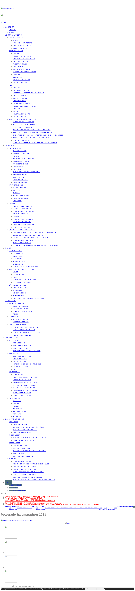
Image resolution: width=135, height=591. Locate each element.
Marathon (17, 409)
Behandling (18, 290)
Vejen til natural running (25, 388)
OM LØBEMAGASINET (12, 507)
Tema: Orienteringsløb (23, 211)
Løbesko (16, 53)
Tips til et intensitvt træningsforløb (31, 464)
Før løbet (13, 422)
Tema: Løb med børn (22, 222)
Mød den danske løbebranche (26, 351)
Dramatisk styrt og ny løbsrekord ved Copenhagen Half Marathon (31, 496)
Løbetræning (15, 148)
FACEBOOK (129, 507)
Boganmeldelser (20, 366)
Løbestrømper (19, 66)
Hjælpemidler (19, 295)
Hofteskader (19, 261)
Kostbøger (14, 316)
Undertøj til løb (21, 64)
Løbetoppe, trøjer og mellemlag (28, 93)
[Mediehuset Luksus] (67, 523)
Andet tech (18, 77)
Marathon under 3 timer (24, 385)
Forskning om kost (22, 308)
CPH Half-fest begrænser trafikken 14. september (25, 497)
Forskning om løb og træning (27, 364)
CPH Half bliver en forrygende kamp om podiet (23, 498)
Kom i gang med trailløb (24, 474)
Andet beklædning (21, 69)
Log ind (14, 487)
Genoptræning (19, 293)
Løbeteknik (18, 166)
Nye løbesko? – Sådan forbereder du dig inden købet (38, 135)
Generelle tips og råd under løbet (29, 437)
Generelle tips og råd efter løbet (29, 451)
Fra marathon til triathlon (26, 390)
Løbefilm (17, 369)
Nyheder (9, 27)
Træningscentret (21, 198)
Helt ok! (87, 589)
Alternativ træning (22, 282)
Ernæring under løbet (23, 440)
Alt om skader (15, 251)
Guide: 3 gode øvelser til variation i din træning (36, 245)
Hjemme (16, 193)
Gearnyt (17, 40)
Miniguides (14, 459)
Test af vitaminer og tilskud (26, 332)
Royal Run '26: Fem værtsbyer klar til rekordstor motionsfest (30, 501)
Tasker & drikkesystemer (24, 72)
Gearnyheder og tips (19, 37)
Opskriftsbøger (20, 319)
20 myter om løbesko (23, 127)
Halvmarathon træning (24, 159)
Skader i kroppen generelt (25, 266)
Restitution (18, 177)
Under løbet (14, 435)
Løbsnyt (12, 30)
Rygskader (18, 264)
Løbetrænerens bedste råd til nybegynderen (34, 232)
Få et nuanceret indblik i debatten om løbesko (35, 143)
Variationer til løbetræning (26, 172)
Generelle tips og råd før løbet (28, 427)
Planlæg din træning (23, 240)
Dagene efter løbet (22, 448)
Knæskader (18, 256)
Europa (16, 403)
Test (11, 85)
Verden (16, 406)
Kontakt (48, 508)
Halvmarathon (19, 411)
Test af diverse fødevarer (25, 327)
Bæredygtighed (20, 48)
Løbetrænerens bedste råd (22, 230)
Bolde (15, 272)
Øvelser (16, 190)
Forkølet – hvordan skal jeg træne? (30, 237)
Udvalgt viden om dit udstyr (22, 119)
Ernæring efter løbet (23, 456)
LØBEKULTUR (11, 338)
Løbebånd (17, 169)
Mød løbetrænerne (22, 345)
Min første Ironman (22, 393)
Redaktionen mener (22, 356)
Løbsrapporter (16, 398)
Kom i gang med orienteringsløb (28, 477)
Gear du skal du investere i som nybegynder (34, 480)
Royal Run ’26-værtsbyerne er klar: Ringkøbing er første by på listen (33, 503)
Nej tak (94, 589)
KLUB (9, 482)
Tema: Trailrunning (22, 209)
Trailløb (17, 414)
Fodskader (18, 253)
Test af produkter (17, 324)
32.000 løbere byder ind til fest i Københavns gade (25, 499)
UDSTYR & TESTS (13, 35)
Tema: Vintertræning (23, 206)
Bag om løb (14, 353)
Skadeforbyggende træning (22, 269)
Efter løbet (14, 443)
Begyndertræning (21, 153)
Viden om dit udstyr (22, 45)
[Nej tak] (104, 589)
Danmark (17, 401)
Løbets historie (20, 361)
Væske (15, 314)
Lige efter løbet (21, 445)
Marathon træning (21, 161)
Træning (9, 145)
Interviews (14, 340)
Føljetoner (14, 372)
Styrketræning (16, 185)
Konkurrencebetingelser (77, 508)
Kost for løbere (20, 306)
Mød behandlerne (21, 348)
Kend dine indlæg (21, 140)
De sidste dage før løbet (25, 430)
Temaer (12, 203)
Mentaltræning (20, 174)
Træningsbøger (20, 182)
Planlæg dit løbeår (22, 461)
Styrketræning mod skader (26, 280)
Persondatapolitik (59, 508)
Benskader (18, 258)
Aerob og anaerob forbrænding (28, 235)
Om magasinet (13, 508)
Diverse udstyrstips (22, 43)
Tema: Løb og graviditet (24, 224)
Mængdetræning (20, 164)
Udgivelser (21, 508)
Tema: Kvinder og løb (23, 219)
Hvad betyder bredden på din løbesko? (31, 137)
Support (29, 508)
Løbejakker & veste (22, 56)
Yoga (15, 277)
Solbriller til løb (21, 80)
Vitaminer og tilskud (22, 311)
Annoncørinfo (93, 508)
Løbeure (16, 74)
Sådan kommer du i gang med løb (28, 472)
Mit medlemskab (18, 490)
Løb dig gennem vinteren (24, 466)
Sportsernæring (17, 303)
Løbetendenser (20, 359)
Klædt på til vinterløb (23, 122)
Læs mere (100, 589)
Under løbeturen (21, 195)
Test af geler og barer (24, 330)
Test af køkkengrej (22, 335)
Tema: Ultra (18, 216)
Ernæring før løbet (22, 432)
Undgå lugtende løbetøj (24, 124)
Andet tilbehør (20, 82)
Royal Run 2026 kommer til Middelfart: (20, 502)
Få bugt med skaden (22, 395)
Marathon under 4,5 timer (25, 382)
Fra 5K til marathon (22, 380)
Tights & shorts (20, 61)
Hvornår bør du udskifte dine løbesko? (31, 130)
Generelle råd (19, 151)
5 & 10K (16, 156)
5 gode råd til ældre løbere (26, 469)
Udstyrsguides (16, 51)
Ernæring (10, 301)
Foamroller (18, 274)
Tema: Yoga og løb (21, 227)
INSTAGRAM (121, 507)
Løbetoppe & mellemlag (24, 59)
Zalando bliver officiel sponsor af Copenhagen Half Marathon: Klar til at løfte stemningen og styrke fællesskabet (52, 504)
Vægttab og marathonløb (25, 377)
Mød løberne (19, 343)
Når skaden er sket (18, 285)
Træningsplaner (20, 180)
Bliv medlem (16, 485)
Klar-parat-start (14, 419)
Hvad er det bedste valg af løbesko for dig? (34, 132)
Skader (9, 248)
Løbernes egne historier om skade (29, 298)
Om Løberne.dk (40, 508)
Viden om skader (20, 287)
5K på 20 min (18, 374)
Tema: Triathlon (20, 214)
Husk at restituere (22, 243)
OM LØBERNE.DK (38, 507)
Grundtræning (20, 187)
